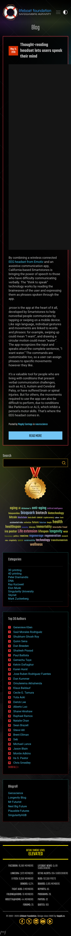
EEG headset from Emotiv (26, 262)
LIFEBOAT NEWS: (45, 866)
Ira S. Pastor (20, 758)
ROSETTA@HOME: (13, 899)
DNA (11, 580)
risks (6, 540)
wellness (36, 544)
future (35, 522)
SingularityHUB (17, 815)
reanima (24, 536)
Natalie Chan (21, 720)
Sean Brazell (20, 725)
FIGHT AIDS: (17, 889)
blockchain (22, 517)
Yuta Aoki (19, 697)
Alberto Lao (20, 706)
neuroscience (41, 424)
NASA (65, 532)
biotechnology (56, 513)
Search (64, 463)
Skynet (12, 595)
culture (57, 518)
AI (19, 508)
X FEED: (15, 879)
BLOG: (40, 879)
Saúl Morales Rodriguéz (27, 632)
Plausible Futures (18, 810)
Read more (35, 436)
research (65, 536)
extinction (27, 523)
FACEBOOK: (13, 866)
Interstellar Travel (60, 527)
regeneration (52, 536)
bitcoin (13, 517)
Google (49, 523)
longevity (55, 531)
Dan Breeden (21, 646)
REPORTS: (42, 889)
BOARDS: (41, 884)
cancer (40, 517)
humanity (25, 527)
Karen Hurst (20, 669)
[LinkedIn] (36, 921)
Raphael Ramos (23, 716)
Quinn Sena (20, 641)
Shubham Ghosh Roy (26, 636)
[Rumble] (50, 921)
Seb (15, 739)
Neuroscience (9, 536)
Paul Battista (21, 655)
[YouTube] (43, 921)
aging (14, 508)
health (58, 522)
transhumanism (59, 540)
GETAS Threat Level (35, 853)
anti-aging (39, 508)
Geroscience (15, 793)
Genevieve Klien (22, 627)
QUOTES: (41, 905)
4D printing (15, 573)
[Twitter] (29, 921)
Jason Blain (20, 748)
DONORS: (24, 884)
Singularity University (21, 591)
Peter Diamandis (18, 577)
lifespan (43, 531)
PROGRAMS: (43, 894)
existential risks (16, 522)
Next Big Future (17, 806)
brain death (32, 518)
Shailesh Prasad (23, 650)
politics (16, 536)
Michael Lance (22, 744)
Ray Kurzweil (16, 584)
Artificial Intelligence (55, 509)
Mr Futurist (14, 802)
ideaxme (32, 527)
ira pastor (11, 531)
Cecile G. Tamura (23, 692)
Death (61, 518)
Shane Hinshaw (22, 711)
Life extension (27, 531)
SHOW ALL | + (13, 767)
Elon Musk (14, 588)
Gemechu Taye (22, 660)
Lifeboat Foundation (27, 916)
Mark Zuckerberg (18, 598)
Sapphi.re (61, 916)
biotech (41, 513)
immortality (44, 527)
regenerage (36, 536)
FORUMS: (27, 905)
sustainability (29, 540)
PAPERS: (41, 899)
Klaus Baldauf (22, 688)
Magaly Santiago (25, 424)
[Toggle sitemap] (58, 12)
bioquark (28, 512)
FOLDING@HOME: (14, 894)
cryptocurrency (48, 518)
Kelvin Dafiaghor (23, 664)
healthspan (13, 527)
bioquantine (14, 513)
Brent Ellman (21, 734)
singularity (13, 540)
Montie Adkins (22, 753)
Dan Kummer (21, 678)
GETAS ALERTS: (44, 873)
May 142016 (13, 51)
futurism (42, 523)
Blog (35, 28)
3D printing (15, 570)
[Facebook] (22, 921)
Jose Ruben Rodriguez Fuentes (32, 674)
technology (43, 540)
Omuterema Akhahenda (27, 683)
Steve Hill (19, 730)
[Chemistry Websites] (35, 484)
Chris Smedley (22, 762)
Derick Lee (19, 702)
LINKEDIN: (15, 873)
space (20, 540)
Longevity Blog (17, 797)
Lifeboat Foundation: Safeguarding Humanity (27, 12)
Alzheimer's (26, 508)
